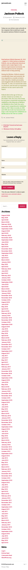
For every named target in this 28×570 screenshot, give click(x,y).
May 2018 (4, 333)
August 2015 (5, 402)
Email (2, 167)
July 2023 (4, 255)
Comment (4, 146)
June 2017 (4, 358)
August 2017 (5, 353)
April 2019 (4, 309)
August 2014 (5, 429)
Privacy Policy (5, 567)
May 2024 (4, 244)
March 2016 (5, 387)
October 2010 (5, 529)
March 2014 (5, 440)
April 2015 (4, 411)
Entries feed (5, 553)
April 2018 (4, 335)
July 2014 (4, 431)
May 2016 (4, 384)
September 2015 (6, 400)
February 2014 (6, 442)
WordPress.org (6, 557)
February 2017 (6, 367)
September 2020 (7, 282)
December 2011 (6, 500)
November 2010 (6, 527)
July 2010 (4, 536)
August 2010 (5, 533)
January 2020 (6, 293)
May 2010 (4, 540)
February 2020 (6, 291)
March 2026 (5, 222)
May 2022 (4, 264)
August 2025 (5, 231)
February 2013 (6, 469)
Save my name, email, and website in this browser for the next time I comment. (13, 182)
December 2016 (6, 371)
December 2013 (6, 447)
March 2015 (5, 413)
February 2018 (6, 340)
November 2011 (6, 502)
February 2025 (6, 235)
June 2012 (4, 487)
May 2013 (4, 462)
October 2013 (5, 451)
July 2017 (4, 355)
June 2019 (4, 304)
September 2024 (6, 240)
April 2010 (4, 542)
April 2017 (4, 362)
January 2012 (5, 498)
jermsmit (9, 17)
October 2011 (5, 505)
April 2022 (4, 266)
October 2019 (5, 300)
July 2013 (4, 458)
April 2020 (4, 286)
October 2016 (5, 375)
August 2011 (5, 509)
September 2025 (6, 229)
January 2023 (6, 262)
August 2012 (5, 482)
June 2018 (4, 331)
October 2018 (5, 322)
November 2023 (6, 251)
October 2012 (5, 478)
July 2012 (4, 484)
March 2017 (5, 364)
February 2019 (6, 313)
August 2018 (5, 326)
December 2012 (6, 473)
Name (3, 160)
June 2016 (4, 382)
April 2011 (4, 518)
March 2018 (5, 338)
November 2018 (6, 320)
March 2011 (5, 520)
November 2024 (6, 237)
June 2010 (4, 538)
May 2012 (4, 489)
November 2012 (6, 476)
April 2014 (4, 438)
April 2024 (4, 246)
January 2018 (5, 342)
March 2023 (5, 260)
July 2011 (4, 511)
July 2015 (4, 404)
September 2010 (6, 531)
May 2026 (4, 217)
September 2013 (6, 453)
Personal (14, 9)
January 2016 (5, 391)
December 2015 (6, 393)
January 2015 (5, 418)
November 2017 (6, 347)
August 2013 (5, 456)
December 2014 (6, 420)
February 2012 (6, 496)
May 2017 (4, 360)
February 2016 (6, 389)
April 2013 (4, 464)
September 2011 (6, 507)
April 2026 (4, 220)
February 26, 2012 (20, 17)
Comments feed (6, 555)
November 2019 (6, 298)
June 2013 (4, 460)
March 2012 (5, 493)
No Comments (15, 19)
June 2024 (4, 242)
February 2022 (6, 269)
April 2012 (4, 491)
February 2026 (6, 224)
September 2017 (6, 351)
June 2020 (5, 284)
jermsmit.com (6, 3)
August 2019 (5, 302)
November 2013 (6, 449)
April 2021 (4, 273)
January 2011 (5, 525)
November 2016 (6, 373)
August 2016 (5, 380)
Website (3, 174)
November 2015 (6, 395)
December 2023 (6, 249)
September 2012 (6, 480)
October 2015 (5, 398)
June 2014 (4, 433)
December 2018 (6, 318)
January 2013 (5, 471)
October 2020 (6, 280)
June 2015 (4, 407)
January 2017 (5, 369)
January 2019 (5, 315)
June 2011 (4, 513)
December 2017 (6, 344)
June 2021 (4, 271)
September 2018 (6, 324)
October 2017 (5, 349)
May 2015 (4, 409)
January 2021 (5, 278)
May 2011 (4, 516)
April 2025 (4, 233)
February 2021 (6, 275)
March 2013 (5, 467)
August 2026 (5, 215)
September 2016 (6, 378)
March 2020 (5, 289)
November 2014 (6, 422)
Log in (3, 551)
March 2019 (5, 311)
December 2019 (6, 295)
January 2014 (5, 444)
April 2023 (4, 257)
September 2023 (6, 253)
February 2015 (6, 416)
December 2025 (6, 226)
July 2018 (4, 329)
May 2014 (4, 436)
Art (4, 117)
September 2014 (6, 427)
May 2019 (4, 306)
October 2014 (5, 424)
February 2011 (6, 522)
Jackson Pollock (10, 117)
